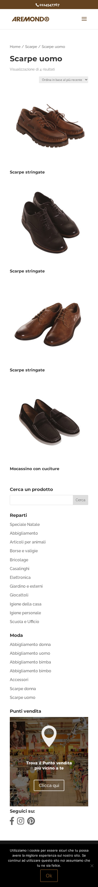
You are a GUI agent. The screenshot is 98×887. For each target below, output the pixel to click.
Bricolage (19, 560)
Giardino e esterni (26, 586)
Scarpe (31, 46)
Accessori (19, 679)
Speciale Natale (25, 524)
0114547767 (49, 5)
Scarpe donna (23, 688)
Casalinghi (19, 568)
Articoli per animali (28, 542)
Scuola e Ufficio (24, 621)
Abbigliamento (24, 533)
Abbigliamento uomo (30, 653)
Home (15, 46)
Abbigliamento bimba (30, 662)
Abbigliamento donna (30, 644)
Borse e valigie (24, 550)
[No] (91, 865)
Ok (49, 876)
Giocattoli (19, 595)
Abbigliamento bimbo (30, 671)
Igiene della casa (25, 604)
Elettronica (20, 577)
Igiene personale (25, 613)
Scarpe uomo (22, 697)
